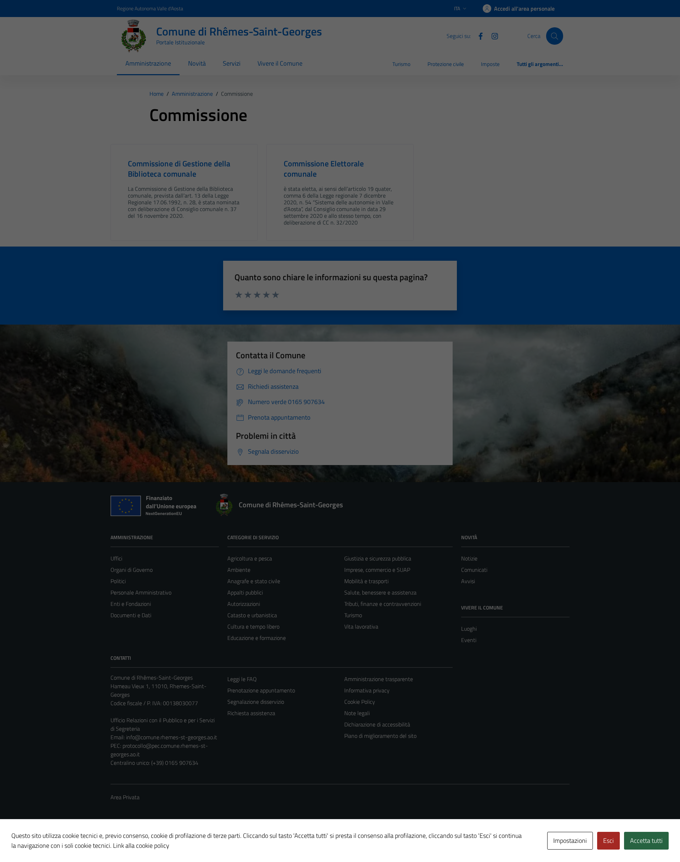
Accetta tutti (646, 840)
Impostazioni (570, 840)
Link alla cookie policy (141, 845)
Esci (608, 840)
